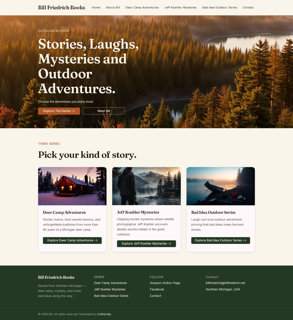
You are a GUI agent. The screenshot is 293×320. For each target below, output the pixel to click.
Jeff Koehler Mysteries (180, 7)
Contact (248, 7)
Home (96, 7)
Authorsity (104, 314)
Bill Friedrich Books (61, 7)
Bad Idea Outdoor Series (219, 7)
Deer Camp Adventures (142, 7)
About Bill (113, 7)
